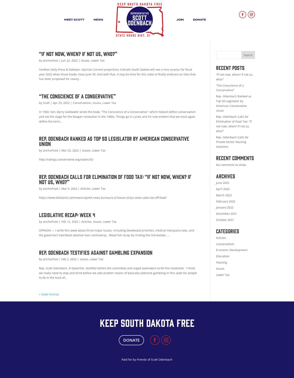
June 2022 (222, 183)
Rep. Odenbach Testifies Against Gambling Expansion (95, 252)
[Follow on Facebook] (242, 14)
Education (222, 256)
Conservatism (82, 103)
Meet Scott (74, 20)
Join (180, 20)
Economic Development (231, 250)
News (98, 20)
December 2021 (226, 213)
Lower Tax (97, 60)
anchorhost (50, 60)
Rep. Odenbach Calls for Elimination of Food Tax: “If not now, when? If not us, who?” (115, 179)
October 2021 (225, 220)
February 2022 (225, 201)
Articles (85, 188)
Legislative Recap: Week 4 (67, 214)
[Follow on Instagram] (251, 14)
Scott (46, 103)
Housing (221, 262)
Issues (85, 60)
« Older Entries (49, 294)
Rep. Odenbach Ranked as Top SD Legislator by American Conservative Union (114, 141)
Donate (199, 20)
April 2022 (223, 189)
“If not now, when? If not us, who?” (78, 53)
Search (248, 55)
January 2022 (224, 207)
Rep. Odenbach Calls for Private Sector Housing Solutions (232, 142)
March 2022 (224, 195)
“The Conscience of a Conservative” (77, 96)
